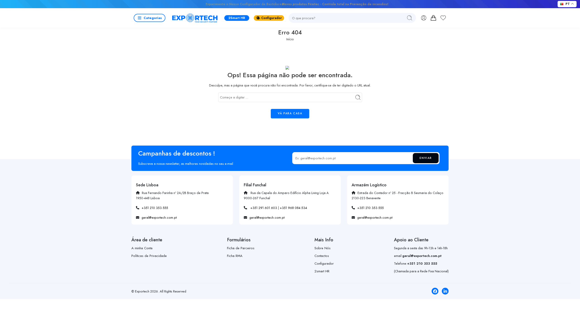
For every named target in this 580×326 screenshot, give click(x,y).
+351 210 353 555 (155, 207)
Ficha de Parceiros (240, 248)
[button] (149, 18)
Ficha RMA (234, 255)
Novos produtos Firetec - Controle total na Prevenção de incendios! (290, 4)
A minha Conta (141, 248)
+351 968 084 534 (293, 207)
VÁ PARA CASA (290, 113)
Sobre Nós (322, 248)
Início (290, 39)
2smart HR (321, 271)
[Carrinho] (433, 18)
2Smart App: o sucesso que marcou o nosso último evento (380, 4)
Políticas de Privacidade (149, 255)
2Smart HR (236, 17)
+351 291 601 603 (263, 207)
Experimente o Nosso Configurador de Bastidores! (211, 4)
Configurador (271, 17)
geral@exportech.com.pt (159, 217)
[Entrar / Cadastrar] (423, 18)
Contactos (321, 255)
